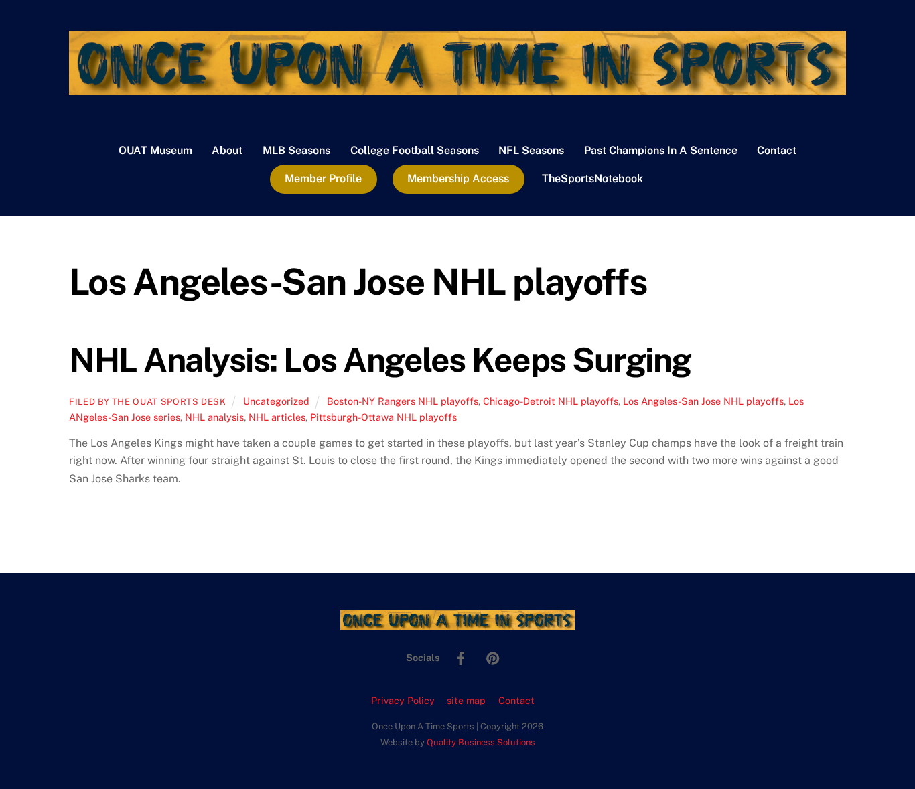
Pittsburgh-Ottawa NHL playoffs (383, 417)
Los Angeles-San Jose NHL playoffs (703, 401)
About (227, 150)
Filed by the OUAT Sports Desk (147, 402)
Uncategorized (276, 401)
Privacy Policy (403, 700)
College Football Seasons (414, 150)
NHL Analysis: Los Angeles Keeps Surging (380, 359)
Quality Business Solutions (481, 742)
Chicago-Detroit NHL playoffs (550, 401)
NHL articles (277, 417)
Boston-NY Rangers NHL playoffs (402, 401)
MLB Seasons (296, 150)
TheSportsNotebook (592, 178)
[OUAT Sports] (457, 88)
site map (466, 700)
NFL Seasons (531, 150)
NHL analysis (214, 417)
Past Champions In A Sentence (660, 150)
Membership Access (458, 178)
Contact (776, 150)
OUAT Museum (155, 150)
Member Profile (323, 178)
